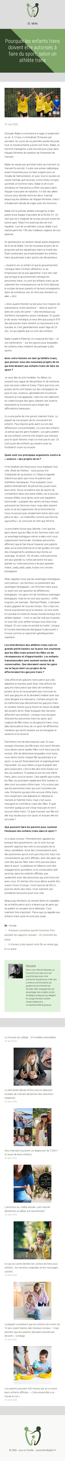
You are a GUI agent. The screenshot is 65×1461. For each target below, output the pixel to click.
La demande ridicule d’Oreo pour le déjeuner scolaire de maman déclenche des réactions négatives (29, 1094)
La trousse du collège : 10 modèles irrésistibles (30, 1037)
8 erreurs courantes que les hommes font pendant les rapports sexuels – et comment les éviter (31, 935)
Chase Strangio (20, 885)
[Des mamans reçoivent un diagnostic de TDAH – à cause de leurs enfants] (32, 1144)
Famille (12, 925)
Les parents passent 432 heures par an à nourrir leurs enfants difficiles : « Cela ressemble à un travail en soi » (31, 1392)
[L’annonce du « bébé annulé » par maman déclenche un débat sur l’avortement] (32, 1200)
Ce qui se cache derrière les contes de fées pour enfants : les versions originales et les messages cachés (31, 1267)
